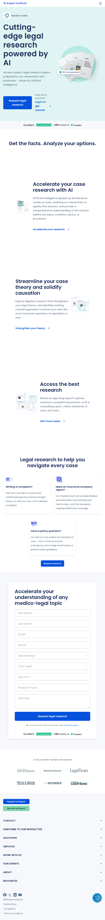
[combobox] (18, 655)
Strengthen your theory (30, 328)
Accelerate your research (49, 229)
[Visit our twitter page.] (10, 895)
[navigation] (100, 3)
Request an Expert (16, 801)
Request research (52, 563)
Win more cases (50, 421)
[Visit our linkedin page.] (15, 895)
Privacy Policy (10, 904)
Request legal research (17, 102)
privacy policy (72, 725)
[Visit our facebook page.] (5, 895)
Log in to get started (40, 106)
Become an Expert (16, 808)
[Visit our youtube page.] (20, 895)
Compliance (9, 909)
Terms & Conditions (13, 913)
